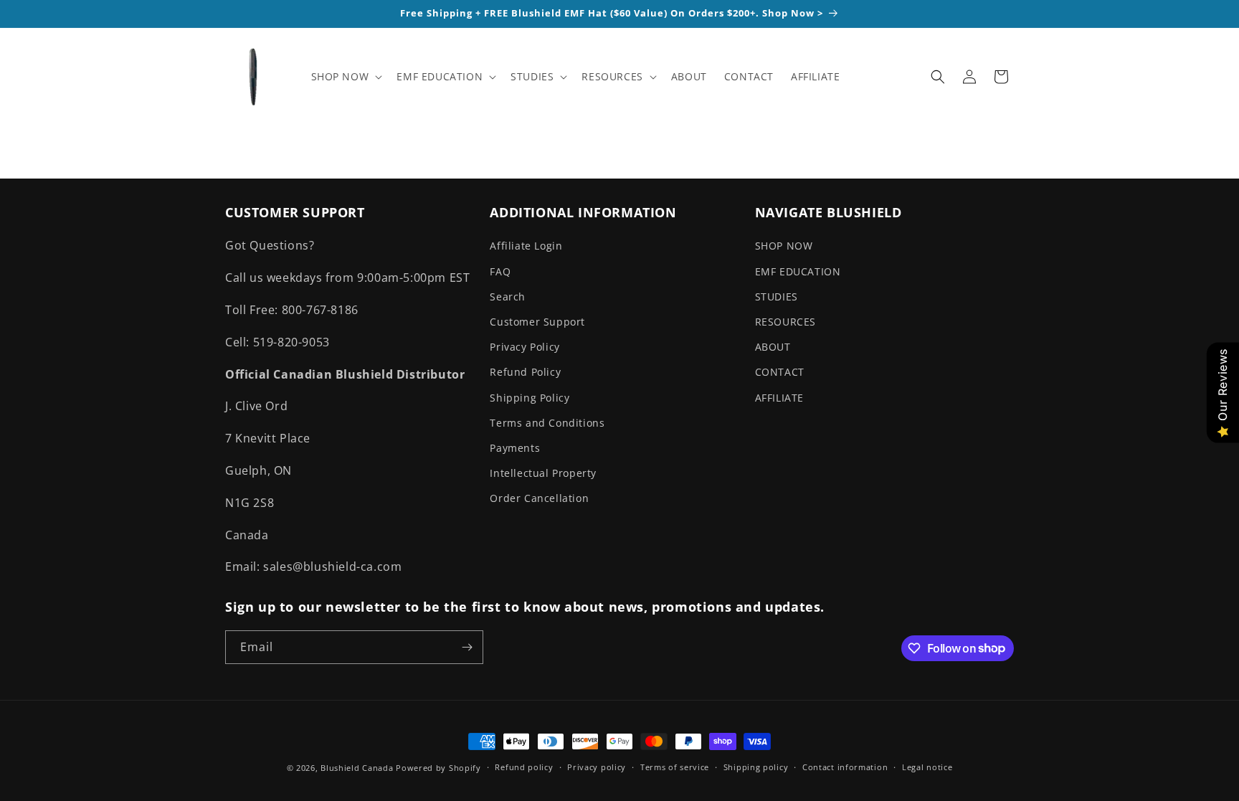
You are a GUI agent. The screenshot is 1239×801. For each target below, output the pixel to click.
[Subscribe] (467, 647)
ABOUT (773, 347)
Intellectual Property (543, 473)
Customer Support (537, 321)
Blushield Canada (357, 767)
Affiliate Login (526, 245)
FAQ (500, 271)
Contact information (845, 767)
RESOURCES (785, 321)
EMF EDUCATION (798, 271)
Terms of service (674, 767)
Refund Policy (525, 372)
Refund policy (524, 767)
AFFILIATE (779, 397)
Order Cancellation (539, 498)
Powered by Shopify (438, 767)
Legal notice (927, 767)
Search (508, 296)
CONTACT (779, 372)
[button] (346, 77)
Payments (515, 448)
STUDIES (776, 296)
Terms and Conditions (547, 423)
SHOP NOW (784, 245)
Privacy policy (596, 767)
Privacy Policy (524, 347)
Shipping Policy (529, 397)
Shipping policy (756, 767)
